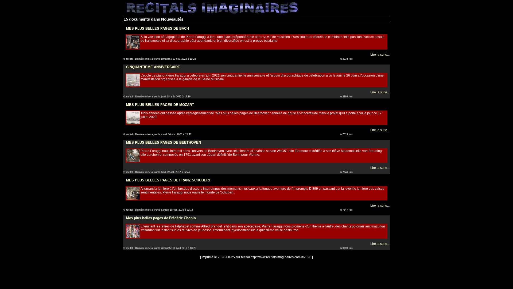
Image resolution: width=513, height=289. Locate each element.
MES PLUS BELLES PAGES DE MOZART (160, 105)
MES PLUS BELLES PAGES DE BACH (157, 28)
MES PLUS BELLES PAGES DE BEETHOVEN (163, 142)
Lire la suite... (380, 54)
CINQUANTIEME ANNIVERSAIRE (153, 67)
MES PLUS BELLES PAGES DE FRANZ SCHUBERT (168, 180)
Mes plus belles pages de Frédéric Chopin (161, 218)
